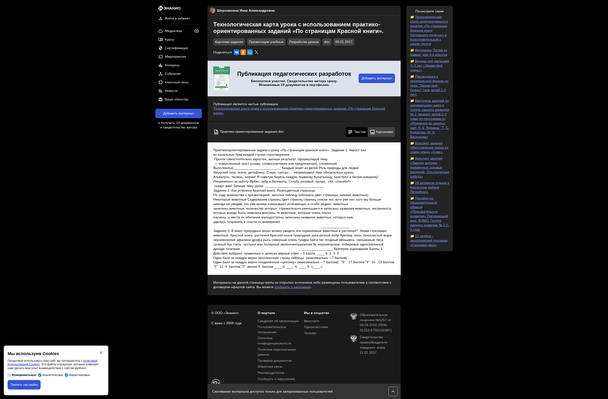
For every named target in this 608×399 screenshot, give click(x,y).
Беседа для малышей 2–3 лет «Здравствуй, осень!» (429, 65)
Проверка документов (275, 360)
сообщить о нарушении (293, 287)
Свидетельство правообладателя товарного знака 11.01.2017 (373, 344)
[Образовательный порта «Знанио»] (168, 9)
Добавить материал (178, 113)
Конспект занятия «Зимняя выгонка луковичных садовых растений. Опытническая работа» (429, 167)
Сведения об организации (278, 321)
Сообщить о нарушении (276, 379)
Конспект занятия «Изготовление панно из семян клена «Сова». (429, 147)
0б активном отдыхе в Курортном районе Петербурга (429, 187)
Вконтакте (311, 321)
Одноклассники (316, 327)
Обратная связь (270, 366)
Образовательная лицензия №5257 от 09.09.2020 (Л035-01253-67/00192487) (376, 322)
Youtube (310, 333)
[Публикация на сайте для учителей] (221, 78)
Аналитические (52, 375)
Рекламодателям (271, 373)
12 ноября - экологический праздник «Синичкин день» (429, 240)
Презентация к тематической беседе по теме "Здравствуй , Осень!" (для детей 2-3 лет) (429, 85)
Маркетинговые (79, 375)
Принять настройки (24, 384)
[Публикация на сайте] (198, 31)
